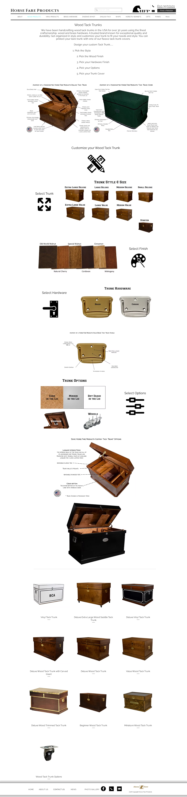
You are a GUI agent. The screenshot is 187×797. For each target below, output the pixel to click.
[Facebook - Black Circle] (103, 788)
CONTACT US (59, 789)
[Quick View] (49, 593)
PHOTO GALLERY (92, 789)
